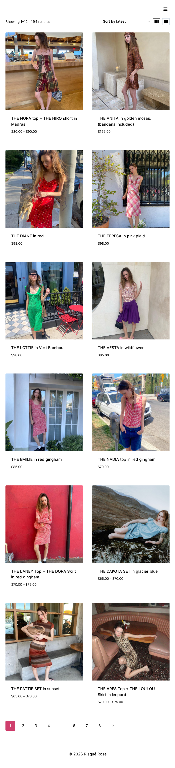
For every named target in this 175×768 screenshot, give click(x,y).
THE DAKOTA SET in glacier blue (128, 571)
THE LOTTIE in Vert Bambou (37, 347)
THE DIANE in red (27, 236)
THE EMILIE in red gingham (36, 459)
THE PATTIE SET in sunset (35, 688)
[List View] (166, 21)
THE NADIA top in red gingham (126, 459)
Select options (112, 592)
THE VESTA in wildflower (121, 347)
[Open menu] (165, 9)
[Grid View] (156, 21)
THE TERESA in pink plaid (121, 236)
